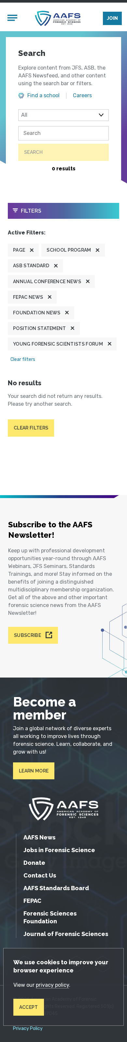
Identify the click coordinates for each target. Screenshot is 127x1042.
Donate (34, 862)
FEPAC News (28, 297)
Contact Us (39, 875)
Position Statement (39, 328)
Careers (82, 96)
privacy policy (52, 985)
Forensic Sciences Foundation (50, 917)
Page (19, 250)
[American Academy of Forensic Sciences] (57, 18)
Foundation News (37, 312)
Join (112, 18)
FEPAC (32, 900)
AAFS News (39, 837)
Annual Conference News (47, 281)
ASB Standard (31, 265)
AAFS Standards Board (56, 888)
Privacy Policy (28, 1028)
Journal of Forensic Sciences (65, 933)
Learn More (34, 770)
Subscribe (27, 635)
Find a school (43, 96)
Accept (28, 1007)
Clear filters (22, 359)
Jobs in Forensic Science (59, 850)
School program (69, 250)
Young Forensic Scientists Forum (58, 344)
